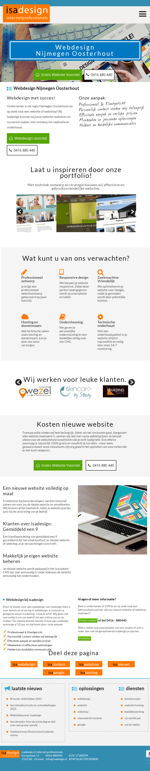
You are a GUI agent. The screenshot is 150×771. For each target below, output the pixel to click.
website (82, 705)
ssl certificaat (133, 718)
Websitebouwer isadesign (25, 715)
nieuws (121, 664)
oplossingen (91, 688)
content (56, 664)
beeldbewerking (134, 711)
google (56, 672)
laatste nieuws (27, 688)
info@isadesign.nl (56, 759)
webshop (89, 664)
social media (132, 724)
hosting (88, 672)
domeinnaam (132, 698)
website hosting (134, 705)
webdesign (24, 664)
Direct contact (87, 620)
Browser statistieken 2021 (26, 698)
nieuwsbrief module (90, 718)
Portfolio (84, 638)
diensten (135, 688)
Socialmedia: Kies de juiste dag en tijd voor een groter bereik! (32, 723)
